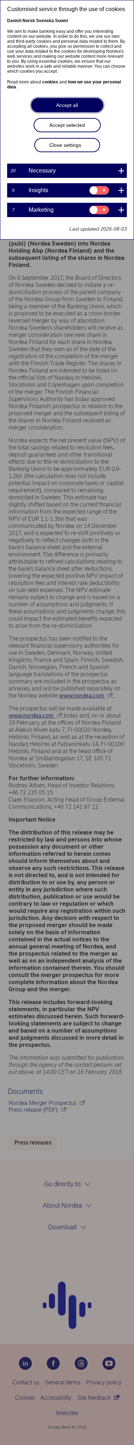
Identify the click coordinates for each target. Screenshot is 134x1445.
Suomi (61, 20)
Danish (14, 20)
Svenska (45, 20)
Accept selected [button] (67, 125)
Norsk (29, 20)
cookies (50, 81)
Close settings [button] (65, 145)
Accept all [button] (67, 105)
